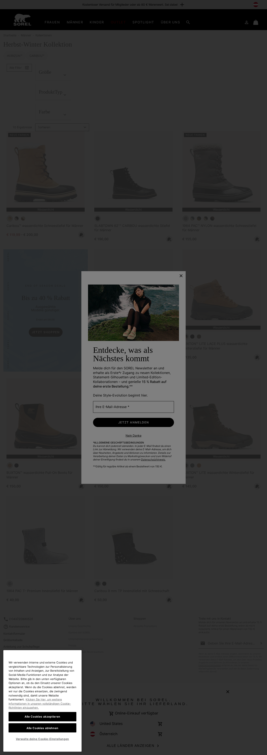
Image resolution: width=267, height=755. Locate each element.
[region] (42, 701)
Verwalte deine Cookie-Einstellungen (42, 739)
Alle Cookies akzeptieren (42, 716)
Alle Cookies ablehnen (42, 728)
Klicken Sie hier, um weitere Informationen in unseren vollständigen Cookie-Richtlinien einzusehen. (40, 703)
